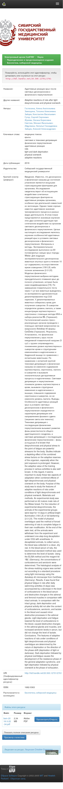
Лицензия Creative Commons (39, 749)
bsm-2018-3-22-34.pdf (7, 721)
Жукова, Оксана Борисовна (38, 119)
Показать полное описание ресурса (21, 732)
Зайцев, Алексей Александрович (40, 128)
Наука (40, 56)
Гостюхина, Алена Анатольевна (40, 108)
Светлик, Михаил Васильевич (39, 122)
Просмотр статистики (14, 737)
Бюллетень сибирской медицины (24, 62)
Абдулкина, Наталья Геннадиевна (41, 125)
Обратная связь (18, 778)
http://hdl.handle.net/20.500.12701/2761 (43, 673)
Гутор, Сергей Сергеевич (37, 117)
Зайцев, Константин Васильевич (40, 114)
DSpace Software (9, 775)
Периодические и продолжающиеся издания (30, 59)
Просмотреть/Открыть (46, 719)
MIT (41, 775)
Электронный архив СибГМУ (19, 56)
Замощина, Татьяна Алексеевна (40, 111)
